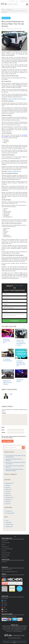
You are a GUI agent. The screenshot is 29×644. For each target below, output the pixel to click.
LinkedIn (5, 605)
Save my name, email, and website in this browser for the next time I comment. (14, 437)
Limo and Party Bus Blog (7, 548)
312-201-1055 (17, 285)
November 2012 (9, 497)
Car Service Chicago (6, 552)
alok (11, 394)
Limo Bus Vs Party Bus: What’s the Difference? (14, 459)
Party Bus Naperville (16, 629)
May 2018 (8, 487)
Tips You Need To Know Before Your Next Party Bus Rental (16, 456)
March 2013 (8, 495)
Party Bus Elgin (10, 628)
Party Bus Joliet (7, 629)
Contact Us (4, 550)
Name (3, 427)
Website (3, 432)
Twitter (5, 600)
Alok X (4, 28)
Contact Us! (15, 321)
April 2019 (8, 485)
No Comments (19, 28)
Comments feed (9, 524)
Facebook (6, 598)
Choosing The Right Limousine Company (16, 99)
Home (3, 9)
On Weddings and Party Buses (7, 360)
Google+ (5, 602)
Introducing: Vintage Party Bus (14, 171)
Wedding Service (5, 546)
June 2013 (8, 491)
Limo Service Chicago (10, 640)
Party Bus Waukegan (17, 631)
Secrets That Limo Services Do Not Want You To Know (21, 342)
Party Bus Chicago (6, 555)
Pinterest (5, 611)
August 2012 (9, 499)
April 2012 (8, 503)
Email (3, 430)
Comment (4, 413)
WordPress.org (9, 526)
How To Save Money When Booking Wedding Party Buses (14, 469)
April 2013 (8, 493)
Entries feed (8, 522)
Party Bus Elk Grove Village (20, 628)
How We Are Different (19, 380)
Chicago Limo (9, 9)
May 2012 (8, 501)
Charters (3, 544)
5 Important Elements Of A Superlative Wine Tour (21, 363)
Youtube (5, 609)
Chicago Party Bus (10, 513)
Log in (7, 520)
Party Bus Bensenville (16, 627)
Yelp (4, 607)
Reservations (4, 561)
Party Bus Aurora (6, 627)
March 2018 (8, 489)
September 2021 (10, 483)
